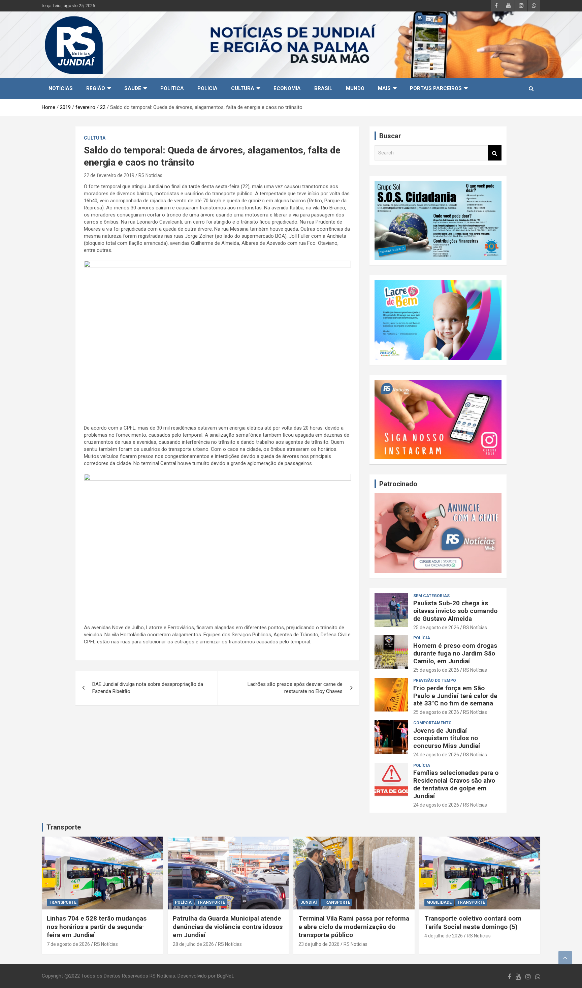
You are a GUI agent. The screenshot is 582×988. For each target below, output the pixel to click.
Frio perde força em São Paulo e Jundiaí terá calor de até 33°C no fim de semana (455, 695)
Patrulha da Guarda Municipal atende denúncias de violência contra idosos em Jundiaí (228, 926)
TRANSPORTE (62, 902)
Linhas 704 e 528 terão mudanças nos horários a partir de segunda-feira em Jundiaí (97, 926)
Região (95, 88)
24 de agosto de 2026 (436, 754)
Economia (287, 88)
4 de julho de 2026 (443, 935)
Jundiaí (308, 902)
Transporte (63, 827)
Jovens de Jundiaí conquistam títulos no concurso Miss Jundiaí (446, 738)
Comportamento (432, 723)
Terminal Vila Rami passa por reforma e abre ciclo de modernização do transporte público (353, 926)
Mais (384, 88)
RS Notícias (150, 175)
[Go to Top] (565, 957)
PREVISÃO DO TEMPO (434, 680)
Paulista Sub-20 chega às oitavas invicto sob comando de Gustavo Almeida (455, 610)
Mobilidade (439, 902)
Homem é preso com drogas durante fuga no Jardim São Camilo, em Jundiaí (455, 653)
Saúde (132, 88)
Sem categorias (431, 595)
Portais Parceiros (436, 88)
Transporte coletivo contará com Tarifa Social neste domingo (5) (472, 922)
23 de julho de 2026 (319, 944)
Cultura (242, 88)
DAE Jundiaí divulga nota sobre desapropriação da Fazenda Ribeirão (147, 687)
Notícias (60, 88)
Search (495, 153)
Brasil (323, 88)
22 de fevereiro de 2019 (109, 175)
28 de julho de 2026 (193, 944)
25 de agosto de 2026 (436, 627)
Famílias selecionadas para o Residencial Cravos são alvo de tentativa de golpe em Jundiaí (455, 784)
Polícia (207, 88)
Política (172, 88)
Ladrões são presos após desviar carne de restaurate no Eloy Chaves (295, 687)
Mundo (355, 88)
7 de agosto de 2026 (68, 944)
